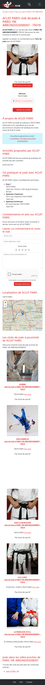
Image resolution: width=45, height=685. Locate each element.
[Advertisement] (22, 469)
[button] (22, 313)
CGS (14, 682)
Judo (11, 12)
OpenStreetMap (37, 330)
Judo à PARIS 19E (12, 671)
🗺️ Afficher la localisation (22, 101)
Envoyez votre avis (22, 284)
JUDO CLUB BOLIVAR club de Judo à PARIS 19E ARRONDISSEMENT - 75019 (22, 525)
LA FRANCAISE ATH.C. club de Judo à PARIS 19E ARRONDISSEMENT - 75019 (22, 634)
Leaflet (23, 330)
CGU (21, 682)
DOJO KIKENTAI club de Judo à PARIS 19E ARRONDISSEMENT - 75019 (22, 441)
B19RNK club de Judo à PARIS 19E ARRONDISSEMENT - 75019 (22, 386)
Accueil (5, 12)
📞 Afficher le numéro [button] (22, 110)
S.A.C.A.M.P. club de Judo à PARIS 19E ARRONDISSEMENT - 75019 (22, 579)
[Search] (29, 4)
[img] (22, 315)
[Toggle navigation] (39, 4)
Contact (29, 682)
